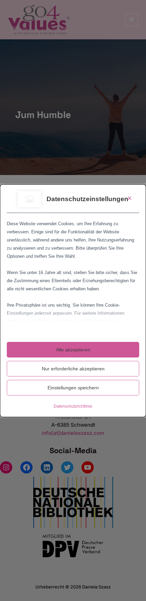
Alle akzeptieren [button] (73, 349)
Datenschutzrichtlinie (73, 406)
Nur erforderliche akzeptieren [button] (73, 368)
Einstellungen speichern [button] (73, 387)
